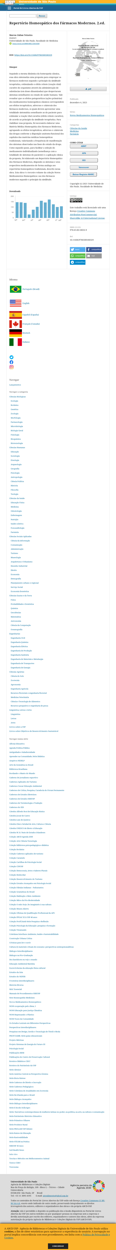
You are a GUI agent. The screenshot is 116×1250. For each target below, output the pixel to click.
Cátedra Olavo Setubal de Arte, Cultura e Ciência (30, 824)
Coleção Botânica (16, 849)
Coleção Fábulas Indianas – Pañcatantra (26, 887)
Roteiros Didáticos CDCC (19, 1061)
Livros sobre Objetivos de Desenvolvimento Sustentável (33, 731)
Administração (17, 549)
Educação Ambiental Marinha (22, 964)
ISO (84, 160)
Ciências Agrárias (16, 672)
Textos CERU (15, 1162)
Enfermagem (16, 515)
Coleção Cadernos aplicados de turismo (26, 853)
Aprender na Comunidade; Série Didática (27, 756)
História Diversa (16, 985)
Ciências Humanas (17, 447)
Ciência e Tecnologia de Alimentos (25, 701)
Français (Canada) (31, 323)
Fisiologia (15, 434)
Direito (14, 570)
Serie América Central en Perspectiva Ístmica (28, 1074)
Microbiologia (17, 426)
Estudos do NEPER (17, 976)
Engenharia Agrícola (19, 688)
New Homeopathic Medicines (22, 997)
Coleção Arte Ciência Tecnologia (23, 841)
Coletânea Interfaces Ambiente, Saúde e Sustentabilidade (34, 934)
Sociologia (15, 456)
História (14, 485)
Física (13, 600)
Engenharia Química (19, 642)
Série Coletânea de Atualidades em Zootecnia (28, 1090)
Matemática (16, 616)
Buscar (42, 16)
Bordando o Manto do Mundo (22, 773)
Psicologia (15, 473)
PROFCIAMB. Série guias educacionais (25, 1036)
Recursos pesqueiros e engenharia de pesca (29, 705)
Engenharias (14, 633)
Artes (13, 722)
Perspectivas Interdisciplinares (22, 1027)
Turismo (14, 553)
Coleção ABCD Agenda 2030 (21, 836)
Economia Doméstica (20, 591)
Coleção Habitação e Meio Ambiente (24, 896)
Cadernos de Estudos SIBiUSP (22, 798)
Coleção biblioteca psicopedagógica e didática (29, 845)
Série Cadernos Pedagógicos (21, 1086)
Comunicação (16, 545)
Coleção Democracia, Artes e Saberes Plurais (28, 870)
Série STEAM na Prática (19, 1141)
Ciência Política (17, 481)
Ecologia (14, 401)
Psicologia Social (16, 1048)
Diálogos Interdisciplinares (21, 951)
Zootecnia (15, 680)
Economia (15, 574)
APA (84, 153)
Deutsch (26, 333)
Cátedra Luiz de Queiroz (19, 820)
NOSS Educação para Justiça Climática (25, 1010)
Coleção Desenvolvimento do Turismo (25, 879)
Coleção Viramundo (17, 930)
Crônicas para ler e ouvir (20, 942)
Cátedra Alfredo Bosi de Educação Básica (27, 811)
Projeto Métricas (16, 1040)
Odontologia (16, 511)
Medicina (74, 131)
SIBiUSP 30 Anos (16, 1146)
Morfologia (16, 418)
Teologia (14, 494)
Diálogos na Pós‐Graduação (21, 955)
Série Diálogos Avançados (20, 1099)
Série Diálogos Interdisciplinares (23, 1103)
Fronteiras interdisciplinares (21, 980)
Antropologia (16, 477)
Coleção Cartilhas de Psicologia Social (25, 862)
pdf (89, 89)
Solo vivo (13, 1154)
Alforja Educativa (16, 743)
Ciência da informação (20, 540)
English (25, 303)
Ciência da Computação (21, 625)
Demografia (16, 578)
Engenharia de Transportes (22, 663)
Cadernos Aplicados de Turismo (23, 782)
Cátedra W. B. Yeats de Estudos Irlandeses (27, 832)
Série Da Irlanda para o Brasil (22, 1095)
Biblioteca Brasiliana (18, 769)
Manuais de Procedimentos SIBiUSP (24, 993)
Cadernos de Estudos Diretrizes (22, 794)
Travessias (14, 1167)
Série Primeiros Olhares (19, 1120)
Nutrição (14, 519)
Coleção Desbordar (17, 875)
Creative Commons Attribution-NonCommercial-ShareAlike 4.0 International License (87, 214)
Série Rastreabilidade (18, 1137)
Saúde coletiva (17, 523)
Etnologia (15, 460)
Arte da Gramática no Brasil (21, 765)
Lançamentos (15, 384)
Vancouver (84, 167)
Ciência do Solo (17, 676)
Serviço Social (17, 587)
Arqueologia (16, 464)
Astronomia (16, 621)
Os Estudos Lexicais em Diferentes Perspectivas (30, 1023)
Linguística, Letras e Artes (20, 710)
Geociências (16, 612)
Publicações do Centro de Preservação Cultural (29, 1057)
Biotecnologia (17, 443)
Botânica (14, 405)
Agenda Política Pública (19, 748)
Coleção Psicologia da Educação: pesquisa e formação (32, 925)
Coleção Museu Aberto (19, 908)
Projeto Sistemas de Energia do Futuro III (27, 1044)
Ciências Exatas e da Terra (20, 595)
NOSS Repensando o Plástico (21, 1014)
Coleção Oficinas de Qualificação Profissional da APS (32, 913)
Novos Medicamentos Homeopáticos (87, 115)
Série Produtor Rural (18, 1124)
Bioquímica (16, 439)
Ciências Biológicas (17, 396)
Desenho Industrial (19, 566)
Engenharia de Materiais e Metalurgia (27, 659)
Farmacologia (16, 422)
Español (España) (30, 314)
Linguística (15, 714)
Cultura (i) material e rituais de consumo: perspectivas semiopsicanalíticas (41, 947)
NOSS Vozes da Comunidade (21, 1019)
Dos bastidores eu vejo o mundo (23, 959)
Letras (13, 718)
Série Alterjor (15, 1069)
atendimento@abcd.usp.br (55, 1195)
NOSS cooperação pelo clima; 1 (22, 1006)
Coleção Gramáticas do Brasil (22, 892)
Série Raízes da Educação (20, 1133)
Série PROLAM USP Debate (20, 1129)
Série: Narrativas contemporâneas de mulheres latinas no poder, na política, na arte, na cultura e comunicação (56, 1112)
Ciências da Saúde (78, 128)
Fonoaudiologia (17, 528)
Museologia (16, 557)
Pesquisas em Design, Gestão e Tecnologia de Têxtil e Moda (34, 1031)
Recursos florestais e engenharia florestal (29, 693)
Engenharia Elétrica (19, 646)
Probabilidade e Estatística (22, 604)
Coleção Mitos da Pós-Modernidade (24, 900)
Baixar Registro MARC (83, 174)
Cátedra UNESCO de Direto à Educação (25, 828)
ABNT (83, 146)
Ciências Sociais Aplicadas (20, 536)
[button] (77, 249)
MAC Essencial (15, 989)
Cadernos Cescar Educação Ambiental (25, 786)
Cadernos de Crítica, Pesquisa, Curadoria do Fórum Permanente (36, 790)
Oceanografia (16, 629)
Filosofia (14, 490)
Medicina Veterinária (20, 697)
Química (14, 608)
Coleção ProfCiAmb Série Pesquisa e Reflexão (29, 921)
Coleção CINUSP (16, 866)
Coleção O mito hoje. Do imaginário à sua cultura (30, 904)
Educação (15, 451)
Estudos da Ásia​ (16, 972)
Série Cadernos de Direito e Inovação (25, 1082)
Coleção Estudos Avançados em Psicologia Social (30, 883)
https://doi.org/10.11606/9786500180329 (33, 55)
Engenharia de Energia (20, 667)
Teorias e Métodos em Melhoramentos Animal (29, 1158)
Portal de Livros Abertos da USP (28, 8)
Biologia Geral (17, 430)
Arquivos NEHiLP (17, 760)
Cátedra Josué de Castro (19, 815)
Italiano (26, 342)
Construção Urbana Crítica (20, 938)
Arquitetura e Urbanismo (22, 561)
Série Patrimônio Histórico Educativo (25, 1116)
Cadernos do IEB (16, 807)
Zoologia (14, 413)
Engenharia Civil (18, 638)
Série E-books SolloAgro (19, 1107)
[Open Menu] (9, 8)
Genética (14, 409)
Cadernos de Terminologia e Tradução (25, 803)
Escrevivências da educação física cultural (27, 968)
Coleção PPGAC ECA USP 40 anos (23, 917)
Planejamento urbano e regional (25, 583)
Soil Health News (16, 1150)
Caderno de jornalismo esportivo (23, 777)
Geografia (15, 468)
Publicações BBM (16, 1052)
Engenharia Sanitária (20, 655)
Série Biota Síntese (17, 1078)
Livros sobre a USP (17, 727)
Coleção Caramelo (17, 858)
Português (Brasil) (30, 289)
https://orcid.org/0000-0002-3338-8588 (25, 44)
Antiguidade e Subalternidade (22, 752)
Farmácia (74, 134)
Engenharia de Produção (21, 650)
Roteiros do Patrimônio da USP (22, 1065)
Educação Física (17, 502)
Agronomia (16, 684)
